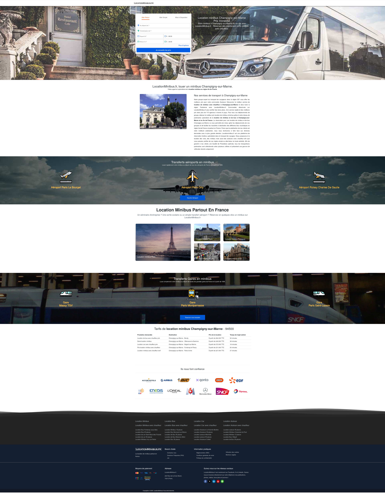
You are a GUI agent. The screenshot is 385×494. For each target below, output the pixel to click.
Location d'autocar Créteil (202, 439)
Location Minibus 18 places (173, 430)
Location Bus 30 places (172, 439)
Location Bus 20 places (143, 432)
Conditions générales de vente (205, 455)
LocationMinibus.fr (158, 490)
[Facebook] (205, 481)
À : (167, 36)
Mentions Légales (231, 455)
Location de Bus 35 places (173, 434)
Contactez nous (171, 453)
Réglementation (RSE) (202, 453)
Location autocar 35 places (232, 430)
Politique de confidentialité (204, 458)
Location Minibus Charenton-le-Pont (235, 432)
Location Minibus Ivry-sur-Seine (145, 439)
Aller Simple (163, 17)
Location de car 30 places (143, 437)
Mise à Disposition (181, 17)
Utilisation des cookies (232, 452)
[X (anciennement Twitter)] (209, 482)
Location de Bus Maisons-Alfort (175, 437)
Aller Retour (145, 17)
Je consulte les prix (163, 50)
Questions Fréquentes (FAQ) (175, 455)
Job (168, 458)
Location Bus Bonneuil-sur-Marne (175, 432)
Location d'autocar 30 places (203, 432)
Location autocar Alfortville (202, 434)
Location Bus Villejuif (230, 437)
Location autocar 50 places (203, 437)
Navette (192, 198)
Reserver (192, 317)
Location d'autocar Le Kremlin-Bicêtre (206, 430)
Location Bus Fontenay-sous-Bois (146, 430)
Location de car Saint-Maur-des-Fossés (148, 434)
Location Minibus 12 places (232, 434)
